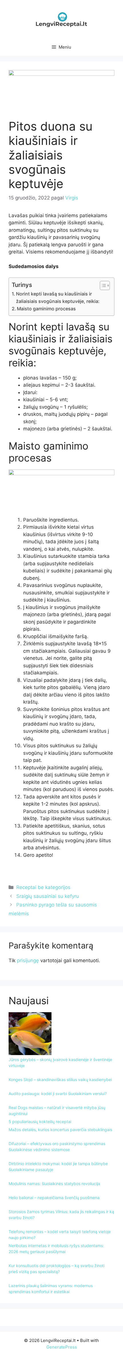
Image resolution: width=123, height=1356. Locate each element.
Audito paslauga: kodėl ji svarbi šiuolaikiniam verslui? (58, 1093)
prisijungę (28, 960)
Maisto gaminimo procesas (46, 308)
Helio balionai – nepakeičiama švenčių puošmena (54, 1197)
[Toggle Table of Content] (102, 285)
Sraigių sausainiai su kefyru (47, 896)
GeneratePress (61, 1347)
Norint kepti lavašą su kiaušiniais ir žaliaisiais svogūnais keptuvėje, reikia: (58, 297)
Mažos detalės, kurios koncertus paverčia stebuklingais (60, 1129)
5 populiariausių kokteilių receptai (40, 1121)
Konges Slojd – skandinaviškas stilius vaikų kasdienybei (60, 1079)
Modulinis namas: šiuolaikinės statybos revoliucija (54, 1183)
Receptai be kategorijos (43, 887)
